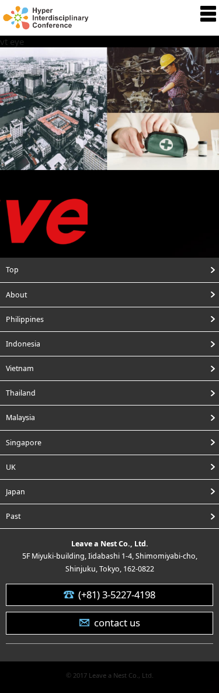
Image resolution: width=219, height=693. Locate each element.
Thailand (21, 393)
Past (13, 516)
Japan (15, 492)
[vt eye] (109, 162)
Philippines (25, 319)
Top (12, 270)
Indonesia (23, 344)
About (16, 295)
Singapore (23, 443)
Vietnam (20, 368)
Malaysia (20, 417)
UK (11, 467)
